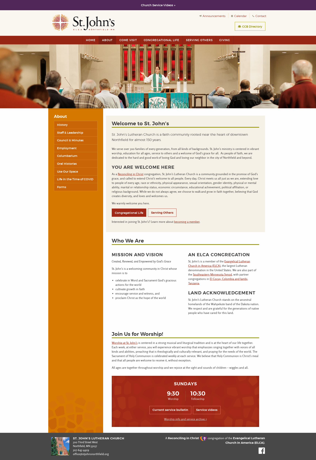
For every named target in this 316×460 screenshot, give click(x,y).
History (62, 125)
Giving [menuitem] (224, 40)
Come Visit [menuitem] (128, 40)
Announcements (213, 16)
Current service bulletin (170, 410)
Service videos (206, 410)
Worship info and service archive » (185, 419)
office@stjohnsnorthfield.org (91, 454)
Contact (260, 16)
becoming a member (187, 222)
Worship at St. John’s (125, 343)
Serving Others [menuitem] (199, 40)
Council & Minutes (70, 140)
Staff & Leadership (70, 132)
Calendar (240, 16)
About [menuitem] (107, 40)
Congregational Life (129, 213)
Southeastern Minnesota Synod (212, 274)
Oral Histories (67, 163)
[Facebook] (262, 453)
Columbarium (67, 156)
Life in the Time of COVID (75, 179)
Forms (61, 187)
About (60, 116)
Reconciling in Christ (130, 174)
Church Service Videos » (158, 5)
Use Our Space (67, 171)
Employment (67, 148)
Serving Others (162, 213)
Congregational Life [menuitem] (161, 40)
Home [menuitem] (90, 40)
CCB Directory (251, 26)
